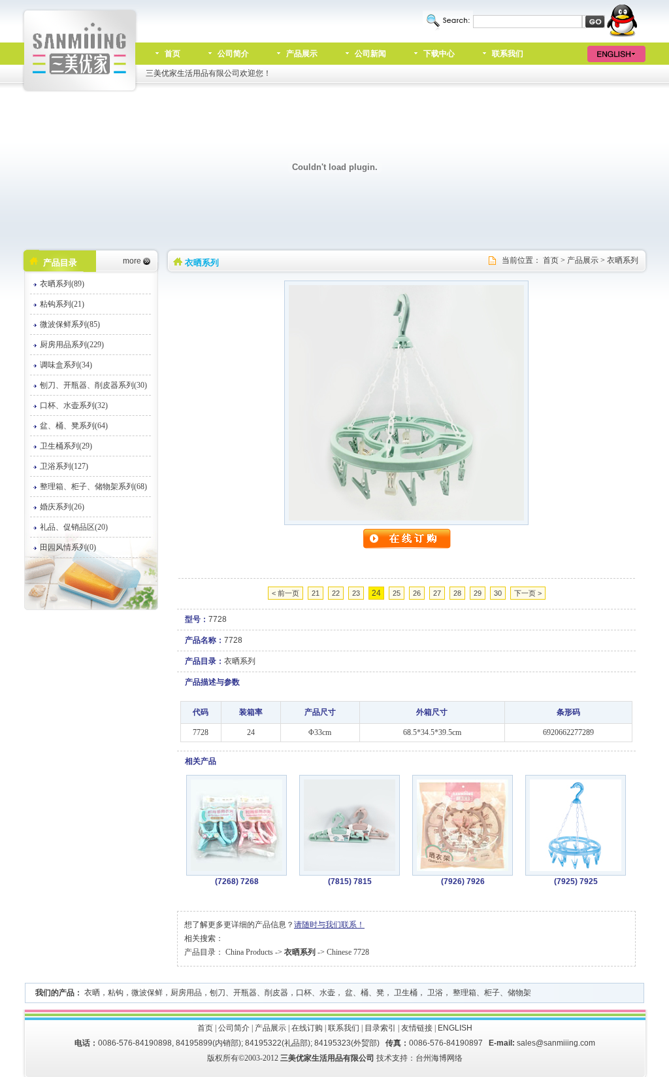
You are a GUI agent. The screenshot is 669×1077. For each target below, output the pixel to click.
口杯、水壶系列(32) (74, 405)
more (132, 260)
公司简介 (233, 53)
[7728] (406, 517)
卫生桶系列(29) (66, 446)
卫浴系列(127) (64, 466)
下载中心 (439, 53)
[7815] (349, 868)
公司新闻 (370, 53)
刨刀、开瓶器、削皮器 (249, 992)
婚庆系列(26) (62, 506)
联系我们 (507, 53)
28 (457, 593)
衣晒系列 (622, 260)
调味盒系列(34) (66, 364)
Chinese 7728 (348, 952)
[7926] (462, 868)
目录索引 (380, 1028)
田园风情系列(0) (68, 547)
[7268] (236, 868)
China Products (249, 952)
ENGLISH (455, 1028)
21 (315, 593)
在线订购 (307, 1028)
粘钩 (115, 992)
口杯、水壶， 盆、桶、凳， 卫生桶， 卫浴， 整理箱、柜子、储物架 (413, 992)
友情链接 (416, 1028)
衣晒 (92, 992)
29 (477, 593)
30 (498, 593)
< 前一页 (285, 593)
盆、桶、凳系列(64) (74, 425)
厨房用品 (186, 992)
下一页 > (528, 593)
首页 (172, 53)
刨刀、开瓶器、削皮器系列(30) (93, 385)
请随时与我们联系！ (329, 924)
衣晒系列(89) (62, 283)
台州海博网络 (439, 1058)
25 (396, 593)
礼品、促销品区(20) (74, 527)
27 (437, 593)
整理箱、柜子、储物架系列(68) (93, 486)
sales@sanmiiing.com (556, 1043)
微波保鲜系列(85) (70, 324)
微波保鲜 (147, 992)
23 (356, 593)
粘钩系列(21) (62, 304)
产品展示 (302, 53)
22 (336, 593)
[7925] (575, 868)
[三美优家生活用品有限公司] (80, 89)
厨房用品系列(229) (72, 344)
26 (417, 593)
